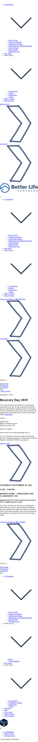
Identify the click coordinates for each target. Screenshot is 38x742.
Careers (11, 97)
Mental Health (13, 50)
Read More (8, 414)
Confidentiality (9, 732)
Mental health (13, 620)
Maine (10, 659)
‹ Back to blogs (5, 391)
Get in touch (8, 712)
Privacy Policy (9, 734)
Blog (5, 710)
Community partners (15, 703)
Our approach (13, 91)
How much (8, 53)
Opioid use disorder (15, 42)
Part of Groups (9, 101)
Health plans (12, 95)
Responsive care (13, 621)
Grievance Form (9, 736)
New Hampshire (13, 661)
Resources (7, 708)
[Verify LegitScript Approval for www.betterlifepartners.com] (4, 726)
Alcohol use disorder (15, 44)
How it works (13, 40)
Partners (11, 93)
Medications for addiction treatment (20, 46)
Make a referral (9, 99)
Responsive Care (14, 52)
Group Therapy (13, 48)
